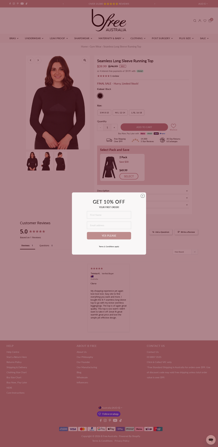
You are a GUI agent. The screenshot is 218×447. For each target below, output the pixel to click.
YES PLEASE (109, 235)
